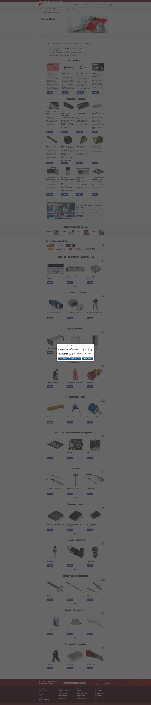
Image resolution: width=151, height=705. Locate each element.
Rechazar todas (64, 358)
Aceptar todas (87, 358)
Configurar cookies (75, 358)
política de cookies (69, 354)
